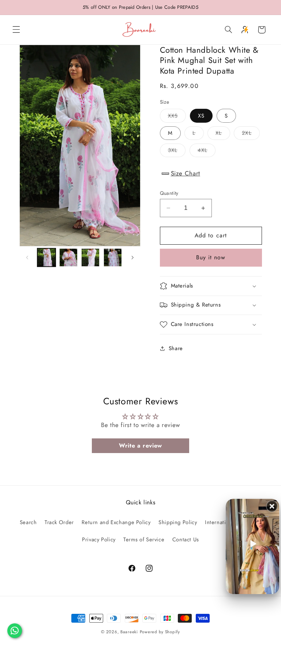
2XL (250, 134)
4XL (207, 151)
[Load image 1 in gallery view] (46, 257)
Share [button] (176, 348)
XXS (177, 117)
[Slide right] (132, 257)
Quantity (169, 193)
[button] (16, 29)
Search (28, 522)
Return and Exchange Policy (116, 522)
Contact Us (185, 539)
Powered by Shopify (160, 632)
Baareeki (129, 632)
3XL (177, 151)
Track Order (59, 522)
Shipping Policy (177, 522)
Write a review (140, 445)
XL (223, 134)
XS (201, 116)
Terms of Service (143, 539)
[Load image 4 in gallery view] (113, 257)
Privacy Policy (99, 539)
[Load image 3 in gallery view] (90, 257)
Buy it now (211, 257)
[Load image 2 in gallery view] (68, 257)
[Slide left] (27, 257)
